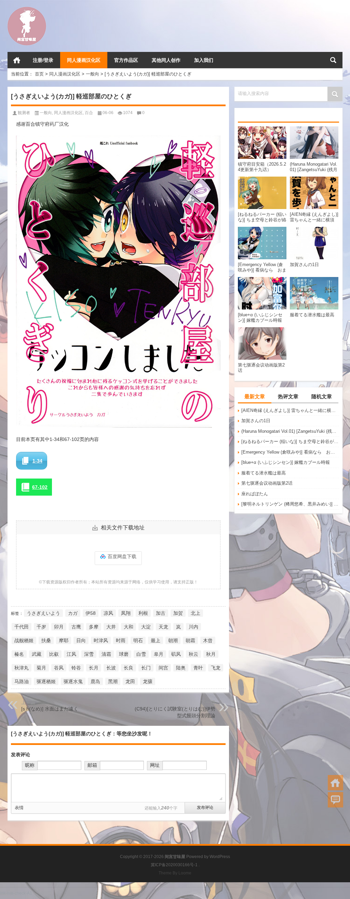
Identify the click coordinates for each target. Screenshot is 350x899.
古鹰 (76, 627)
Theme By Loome (175, 873)
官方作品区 (126, 60)
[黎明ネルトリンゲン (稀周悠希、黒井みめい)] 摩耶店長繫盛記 (290, 504)
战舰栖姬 (23, 640)
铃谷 (76, 667)
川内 (193, 627)
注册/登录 (43, 60)
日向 (81, 640)
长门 (146, 667)
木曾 (208, 640)
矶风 (176, 654)
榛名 (19, 654)
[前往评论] (335, 799)
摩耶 (63, 640)
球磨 (124, 654)
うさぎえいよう (43, 613)
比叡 (54, 654)
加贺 (178, 613)
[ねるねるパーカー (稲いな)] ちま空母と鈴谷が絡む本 (290, 441)
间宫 (163, 667)
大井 (111, 627)
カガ (73, 613)
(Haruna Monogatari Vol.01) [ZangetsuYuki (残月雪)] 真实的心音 (290, 431)
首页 (17, 60)
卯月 (59, 627)
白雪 (141, 654)
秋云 (193, 654)
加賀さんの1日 (255, 420)
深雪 (89, 654)
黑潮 (113, 681)
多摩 (93, 627)
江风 (71, 654)
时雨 (120, 640)
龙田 (130, 681)
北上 (195, 613)
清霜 (106, 654)
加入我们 (203, 60)
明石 (138, 640)
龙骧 (147, 681)
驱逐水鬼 (73, 681)
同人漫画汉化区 (83, 60)
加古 (160, 613)
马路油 (21, 681)
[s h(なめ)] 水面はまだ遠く (49, 708)
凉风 (108, 613)
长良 (128, 667)
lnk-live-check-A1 (16, 893)
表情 (19, 807)
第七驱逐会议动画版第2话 (267, 483)
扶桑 (46, 640)
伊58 (90, 613)
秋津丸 (21, 667)
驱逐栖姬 (46, 681)
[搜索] (333, 60)
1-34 (37, 461)
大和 (128, 627)
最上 (155, 640)
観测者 (24, 112)
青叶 (198, 667)
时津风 (101, 640)
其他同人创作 (166, 60)
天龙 (163, 627)
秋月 (211, 654)
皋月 (158, 654)
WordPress (220, 856)
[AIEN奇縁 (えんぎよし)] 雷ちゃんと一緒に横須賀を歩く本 (290, 410)
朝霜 (190, 640)
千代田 (21, 627)
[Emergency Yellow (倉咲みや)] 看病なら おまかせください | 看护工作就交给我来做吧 (290, 452)
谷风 (59, 667)
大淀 (146, 627)
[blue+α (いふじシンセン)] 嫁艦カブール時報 (285, 462)
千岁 (41, 627)
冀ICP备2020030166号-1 (174, 864)
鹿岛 (95, 681)
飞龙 (215, 667)
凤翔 (126, 613)
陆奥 (181, 667)
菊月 (41, 667)
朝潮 (173, 640)
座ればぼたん (254, 493)
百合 (89, 112)
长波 (111, 667)
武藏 (36, 654)
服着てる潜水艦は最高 (263, 472)
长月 (93, 667)
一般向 (92, 74)
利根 (143, 613)
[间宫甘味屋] (27, 9)
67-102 (40, 487)
